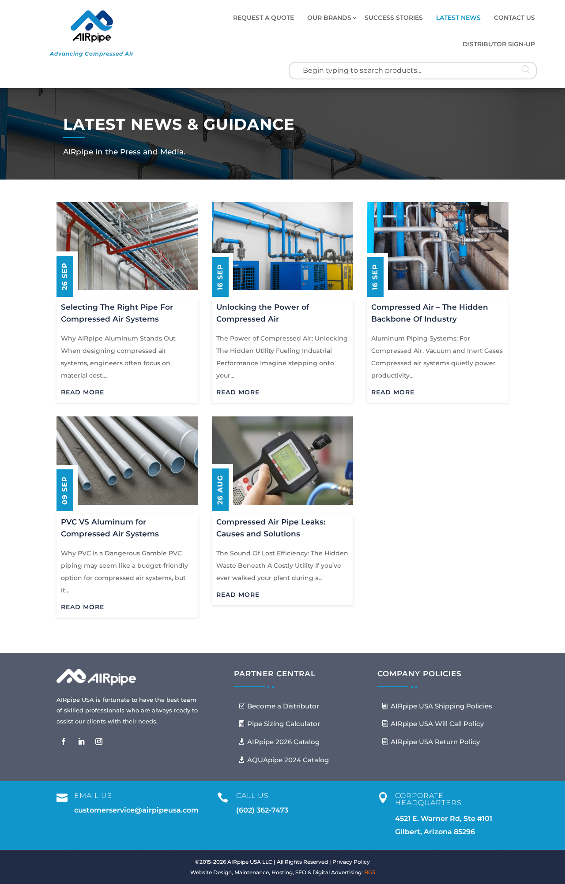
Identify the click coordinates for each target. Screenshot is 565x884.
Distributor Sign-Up (499, 44)
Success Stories (394, 18)
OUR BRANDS (329, 18)
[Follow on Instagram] (99, 741)
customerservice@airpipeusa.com (136, 810)
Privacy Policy (351, 861)
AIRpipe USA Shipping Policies (441, 706)
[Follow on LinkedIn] (81, 741)
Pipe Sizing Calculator (283, 723)
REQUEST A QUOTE (263, 18)
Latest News (458, 18)
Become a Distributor (283, 706)
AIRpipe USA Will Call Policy (437, 723)
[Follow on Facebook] (63, 741)
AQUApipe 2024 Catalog (288, 760)
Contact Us (514, 18)
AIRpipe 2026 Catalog (283, 742)
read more (82, 392)
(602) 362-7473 (262, 810)
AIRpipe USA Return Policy (435, 742)
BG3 (369, 872)
